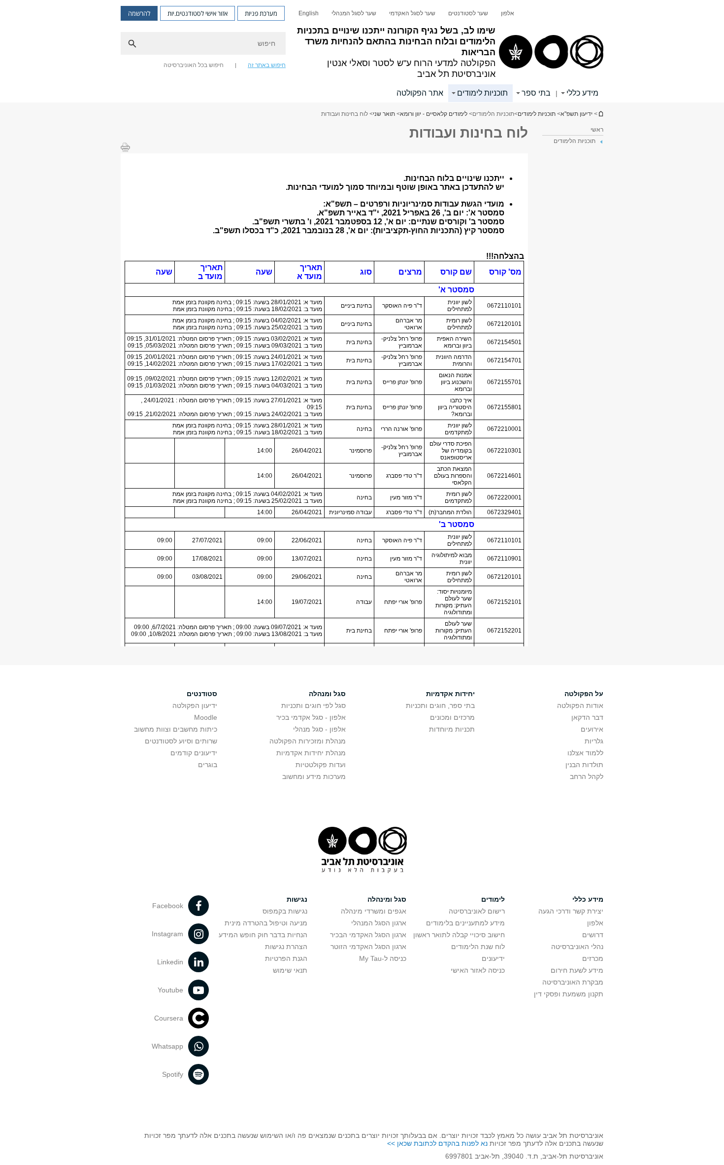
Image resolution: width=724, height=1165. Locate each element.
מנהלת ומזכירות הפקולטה (307, 741)
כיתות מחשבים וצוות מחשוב (175, 729)
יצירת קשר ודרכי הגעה (570, 911)
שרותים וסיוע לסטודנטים (181, 741)
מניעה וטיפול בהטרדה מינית (266, 923)
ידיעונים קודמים (193, 753)
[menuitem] (507, 13)
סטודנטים (202, 694)
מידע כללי (582, 93)
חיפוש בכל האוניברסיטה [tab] (194, 65)
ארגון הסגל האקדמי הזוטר (368, 947)
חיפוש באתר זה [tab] (267, 65)
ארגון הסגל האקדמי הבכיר (368, 935)
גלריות (594, 741)
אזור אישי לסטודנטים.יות (197, 13)
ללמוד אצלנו (585, 753)
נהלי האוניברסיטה (577, 947)
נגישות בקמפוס (285, 911)
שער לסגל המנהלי (353, 13)
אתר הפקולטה (419, 93)
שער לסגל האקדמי (412, 13)
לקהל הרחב (586, 776)
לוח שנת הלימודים (478, 947)
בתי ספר (536, 93)
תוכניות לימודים (482, 93)
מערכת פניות (261, 13)
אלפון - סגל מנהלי (319, 729)
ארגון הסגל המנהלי (378, 923)
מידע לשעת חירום (577, 970)
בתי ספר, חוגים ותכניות (440, 705)
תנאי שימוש (290, 970)
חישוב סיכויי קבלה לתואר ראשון (459, 935)
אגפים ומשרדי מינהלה (373, 911)
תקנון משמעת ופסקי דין (568, 994)
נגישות (297, 899)
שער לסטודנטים (468, 13)
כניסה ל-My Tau (382, 958)
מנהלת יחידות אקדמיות (311, 753)
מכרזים (592, 958)
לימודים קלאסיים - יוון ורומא (433, 113)
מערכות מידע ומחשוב (314, 776)
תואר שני (384, 113)
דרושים (592, 935)
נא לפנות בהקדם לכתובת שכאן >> (437, 1143)
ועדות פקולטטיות (321, 765)
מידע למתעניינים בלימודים (465, 923)
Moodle (205, 717)
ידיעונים (493, 958)
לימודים (493, 899)
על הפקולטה (583, 694)
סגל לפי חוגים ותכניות (313, 705)
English (308, 13)
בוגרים (207, 765)
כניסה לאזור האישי (478, 970)
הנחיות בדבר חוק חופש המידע (263, 935)
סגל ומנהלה (327, 694)
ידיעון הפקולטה (194, 705)
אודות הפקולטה (580, 705)
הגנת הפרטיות (286, 958)
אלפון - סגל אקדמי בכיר (311, 717)
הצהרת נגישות (286, 947)
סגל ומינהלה (386, 899)
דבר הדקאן (587, 717)
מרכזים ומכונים (452, 717)
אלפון (507, 13)
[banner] (362, 51)
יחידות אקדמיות (450, 694)
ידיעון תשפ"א (600, 113)
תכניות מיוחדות (452, 729)
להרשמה (139, 13)
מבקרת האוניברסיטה (572, 982)
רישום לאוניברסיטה (477, 911)
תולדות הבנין (584, 765)
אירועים (592, 729)
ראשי (597, 129)
